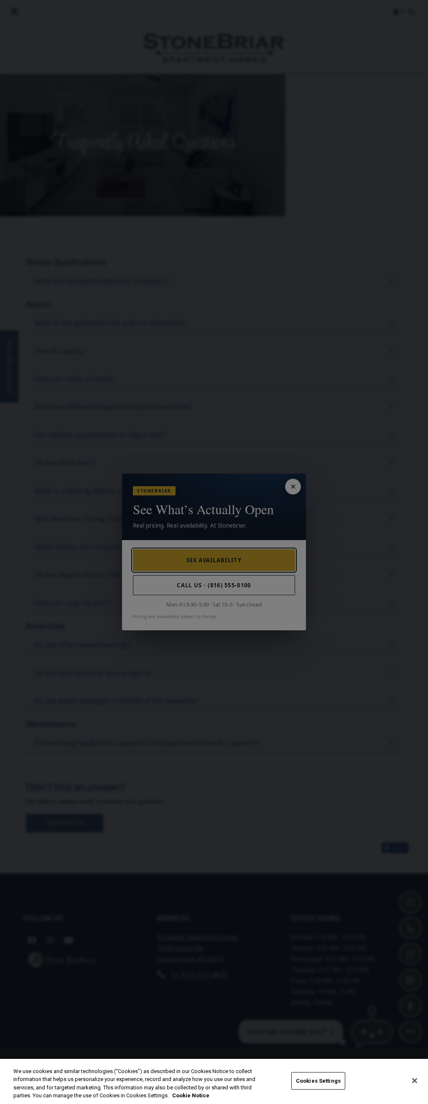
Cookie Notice (190, 1095)
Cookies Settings (318, 1081)
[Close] (414, 1080)
